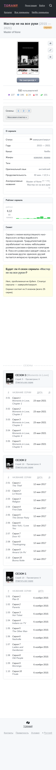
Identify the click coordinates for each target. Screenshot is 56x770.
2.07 (8, 533)
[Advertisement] (28, 330)
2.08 (8, 541)
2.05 (8, 515)
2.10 (8, 557)
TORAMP (11, 5)
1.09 (8, 663)
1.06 (8, 636)
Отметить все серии (24, 382)
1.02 (8, 604)
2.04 (8, 507)
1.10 (8, 671)
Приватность (22, 733)
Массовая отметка (16, 117)
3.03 (8, 419)
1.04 (8, 620)
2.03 (8, 499)
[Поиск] (51, 6)
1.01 (8, 596)
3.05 (8, 441)
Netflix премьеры (40, 12)
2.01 (8, 483)
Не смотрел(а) (27, 80)
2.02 (8, 490)
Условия (35, 733)
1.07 (8, 644)
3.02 (8, 408)
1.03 (8, 612)
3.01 (8, 398)
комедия (38, 157)
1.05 (8, 628)
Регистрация (31, 5)
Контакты (8, 733)
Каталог (8, 12)
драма (47, 157)
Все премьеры (21, 12)
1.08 (8, 655)
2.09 (8, 549)
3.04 (8, 430)
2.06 (8, 523)
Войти (42, 5)
